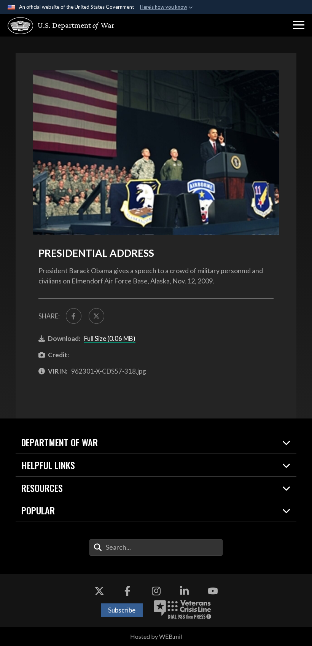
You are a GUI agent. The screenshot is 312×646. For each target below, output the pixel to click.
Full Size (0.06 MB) (109, 338)
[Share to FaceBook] (73, 316)
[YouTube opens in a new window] (212, 590)
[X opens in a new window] (99, 590)
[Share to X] (96, 316)
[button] (298, 25)
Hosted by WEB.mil (156, 636)
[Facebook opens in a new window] (127, 590)
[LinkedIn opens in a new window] (184, 590)
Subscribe (121, 610)
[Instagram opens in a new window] (156, 590)
